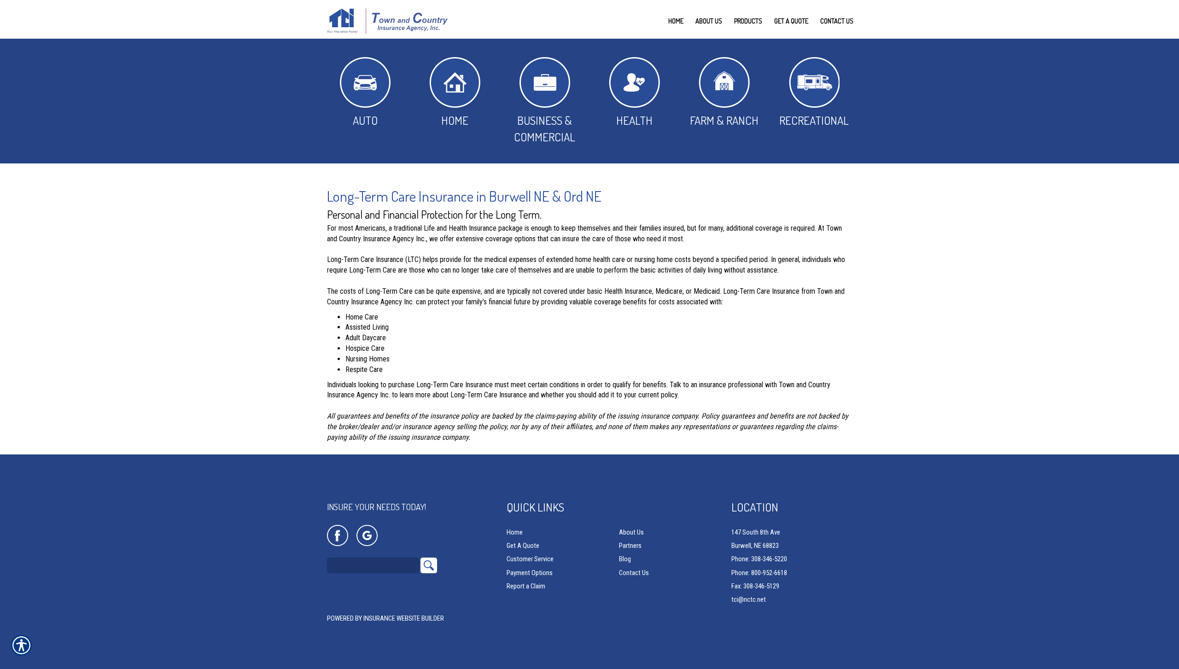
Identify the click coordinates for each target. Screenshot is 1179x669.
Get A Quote (523, 545)
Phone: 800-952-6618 (759, 573)
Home (454, 120)
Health (634, 120)
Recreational (814, 120)
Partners (630, 545)
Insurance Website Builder (403, 618)
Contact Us (634, 573)
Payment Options (530, 573)
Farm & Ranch (724, 120)
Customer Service (530, 559)
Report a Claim (526, 586)
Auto (365, 120)
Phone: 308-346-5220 (759, 559)
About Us (631, 532)
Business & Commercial (544, 128)
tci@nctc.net (748, 599)
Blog (625, 559)
